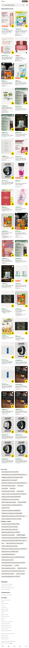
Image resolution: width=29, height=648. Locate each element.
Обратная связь (4, 635)
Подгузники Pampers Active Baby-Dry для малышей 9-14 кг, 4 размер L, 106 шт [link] (21, 31)
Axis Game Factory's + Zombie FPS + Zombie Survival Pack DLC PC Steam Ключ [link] (21, 338)
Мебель (2, 601)
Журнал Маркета (4, 638)
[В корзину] (12, 26)
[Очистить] (23, 5)
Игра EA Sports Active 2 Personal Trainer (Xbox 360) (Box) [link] (21, 233)
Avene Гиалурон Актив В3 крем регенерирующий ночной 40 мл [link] (7, 58)
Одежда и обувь (4, 609)
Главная (3, 646)
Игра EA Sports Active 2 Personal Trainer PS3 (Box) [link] (7, 83)
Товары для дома (4, 610)
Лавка (9, 646)
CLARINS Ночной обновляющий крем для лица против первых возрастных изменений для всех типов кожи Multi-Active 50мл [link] (21, 58)
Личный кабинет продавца (7, 584)
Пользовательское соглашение (7, 633)
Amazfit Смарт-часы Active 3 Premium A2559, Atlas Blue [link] (21, 362)
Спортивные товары (5, 623)
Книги (2, 619)
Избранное (14, 646)
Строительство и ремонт (6, 627)
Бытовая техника (4, 603)
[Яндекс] (11, 643)
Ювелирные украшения (6, 630)
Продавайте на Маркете (6, 585)
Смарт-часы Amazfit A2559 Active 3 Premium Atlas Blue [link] (7, 183)
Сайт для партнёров (5, 589)
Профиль (26, 646)
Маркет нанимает (5, 637)
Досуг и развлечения (5, 600)
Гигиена (3, 605)
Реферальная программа (6, 594)
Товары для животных (6, 625)
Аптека (2, 612)
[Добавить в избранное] (13, 12)
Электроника (4, 607)
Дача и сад (3, 618)
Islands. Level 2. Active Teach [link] (7, 337)
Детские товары (4, 628)
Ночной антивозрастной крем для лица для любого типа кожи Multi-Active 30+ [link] (21, 159)
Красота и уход (4, 614)
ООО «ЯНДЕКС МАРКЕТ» (10, 641)
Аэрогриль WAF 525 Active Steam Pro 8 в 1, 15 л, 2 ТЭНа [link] (21, 387)
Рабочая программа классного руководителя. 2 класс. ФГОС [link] (7, 261)
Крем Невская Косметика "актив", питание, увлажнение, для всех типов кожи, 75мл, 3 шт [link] (20, 184)
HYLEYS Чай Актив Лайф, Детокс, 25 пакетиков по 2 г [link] (21, 83)
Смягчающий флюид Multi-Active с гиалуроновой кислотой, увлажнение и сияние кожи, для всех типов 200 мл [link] (7, 31)
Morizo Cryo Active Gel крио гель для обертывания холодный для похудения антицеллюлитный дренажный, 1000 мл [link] (21, 135)
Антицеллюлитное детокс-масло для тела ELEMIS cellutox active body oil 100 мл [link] (7, 362)
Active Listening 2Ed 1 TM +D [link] (8, 158)
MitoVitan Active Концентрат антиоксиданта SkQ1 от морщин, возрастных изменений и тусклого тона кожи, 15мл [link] (21, 108)
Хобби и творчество (5, 616)
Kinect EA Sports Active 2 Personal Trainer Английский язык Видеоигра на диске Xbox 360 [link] (7, 233)
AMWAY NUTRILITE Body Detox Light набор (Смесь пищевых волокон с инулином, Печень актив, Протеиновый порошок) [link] (7, 108)
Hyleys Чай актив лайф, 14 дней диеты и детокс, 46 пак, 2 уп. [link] (20, 286)
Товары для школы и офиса (7, 621)
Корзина (20, 646)
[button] (27, 5)
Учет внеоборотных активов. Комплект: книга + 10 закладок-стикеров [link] (7, 209)
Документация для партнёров (7, 587)
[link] (10, 472)
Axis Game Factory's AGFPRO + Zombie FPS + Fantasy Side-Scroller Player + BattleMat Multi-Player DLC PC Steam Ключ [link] (7, 311)
